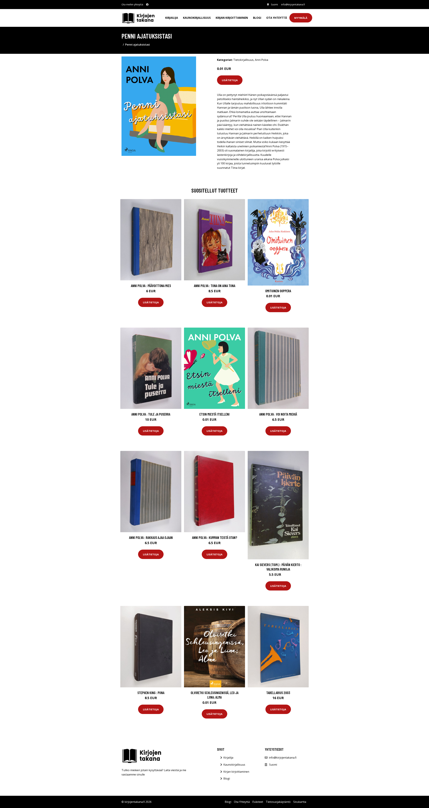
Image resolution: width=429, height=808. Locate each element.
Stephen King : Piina (150, 693)
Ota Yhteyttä (276, 18)
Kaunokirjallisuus (197, 18)
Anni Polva (261, 60)
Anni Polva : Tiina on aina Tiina (214, 286)
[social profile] (147, 4)
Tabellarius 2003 (278, 693)
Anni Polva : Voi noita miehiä (278, 414)
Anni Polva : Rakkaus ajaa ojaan (151, 537)
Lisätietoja (230, 80)
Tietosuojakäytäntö (278, 802)
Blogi (257, 18)
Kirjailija (171, 18)
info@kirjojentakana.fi (293, 4)
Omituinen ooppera (278, 291)
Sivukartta (299, 802)
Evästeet (257, 802)
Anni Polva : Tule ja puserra (150, 414)
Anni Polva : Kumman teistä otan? (214, 537)
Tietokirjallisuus (243, 60)
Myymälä (300, 17)
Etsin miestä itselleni (214, 414)
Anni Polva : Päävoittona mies (151, 286)
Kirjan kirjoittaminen (232, 18)
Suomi (274, 4)
